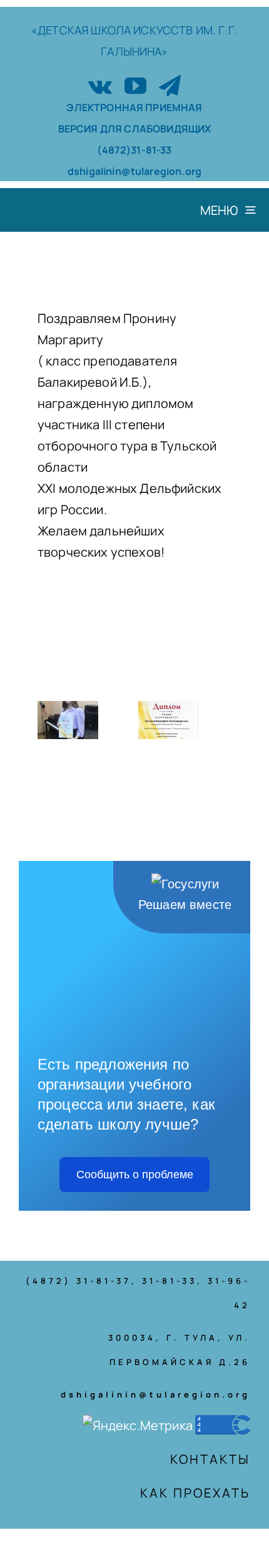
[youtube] (135, 85)
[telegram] (170, 85)
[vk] (100, 85)
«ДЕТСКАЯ (61, 29)
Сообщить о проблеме (134, 1174)
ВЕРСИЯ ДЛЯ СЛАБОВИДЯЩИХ (134, 129)
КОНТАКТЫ (210, 1459)
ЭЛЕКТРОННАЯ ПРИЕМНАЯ (134, 107)
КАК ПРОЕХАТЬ (195, 1492)
